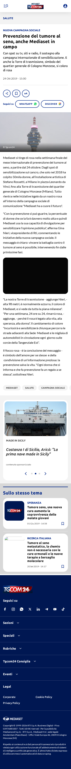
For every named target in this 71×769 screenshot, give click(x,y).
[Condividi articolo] (7, 93)
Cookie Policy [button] (44, 696)
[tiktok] (63, 609)
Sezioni (8, 622)
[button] (35, 6)
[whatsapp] (21, 609)
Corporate (9, 696)
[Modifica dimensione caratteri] (26, 93)
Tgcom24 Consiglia (16, 661)
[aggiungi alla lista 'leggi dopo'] (16, 93)
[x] (30, 609)
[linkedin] (38, 609)
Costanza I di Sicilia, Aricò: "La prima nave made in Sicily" (32, 451)
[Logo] (35, 6)
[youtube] (55, 609)
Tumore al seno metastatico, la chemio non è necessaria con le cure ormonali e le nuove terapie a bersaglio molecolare (45, 552)
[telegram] (46, 609)
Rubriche (9, 648)
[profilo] (65, 6)
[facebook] (5, 609)
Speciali (8, 635)
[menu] (5, 6)
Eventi (7, 674)
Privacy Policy (11, 703)
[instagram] (13, 609)
